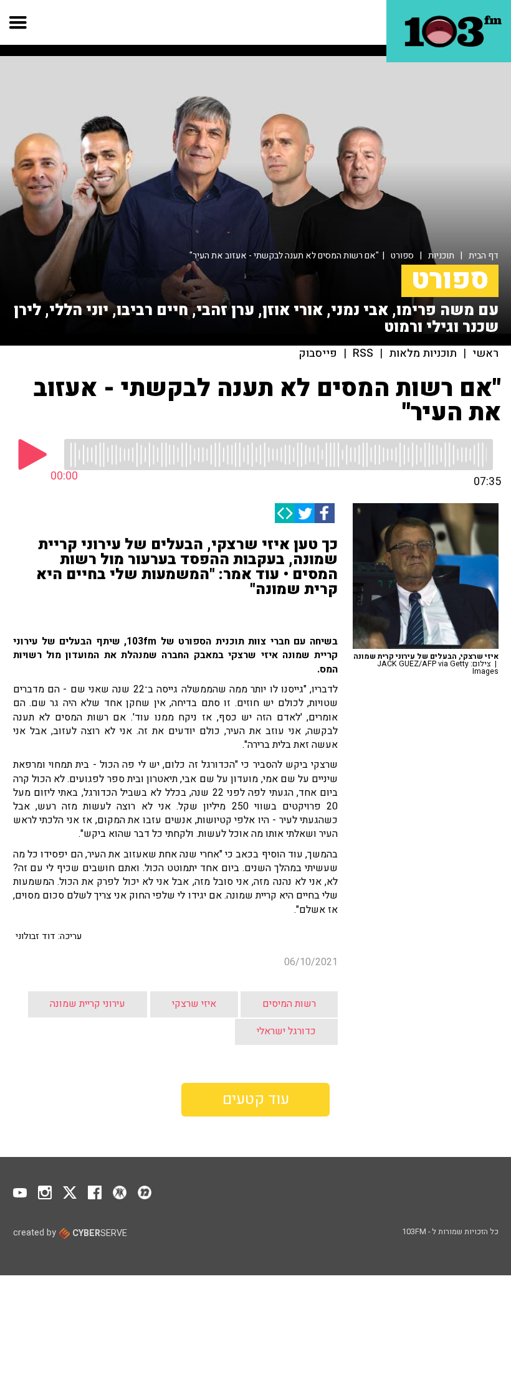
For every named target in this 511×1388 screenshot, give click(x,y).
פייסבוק (318, 353)
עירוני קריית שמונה (87, 1003)
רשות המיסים (289, 1003)
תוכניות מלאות (423, 353)
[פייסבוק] (325, 513)
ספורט (402, 255)
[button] (18, 22)
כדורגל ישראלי (286, 1031)
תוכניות (441, 255)
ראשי (485, 353)
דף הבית (484, 255)
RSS (363, 353)
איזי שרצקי (194, 1003)
